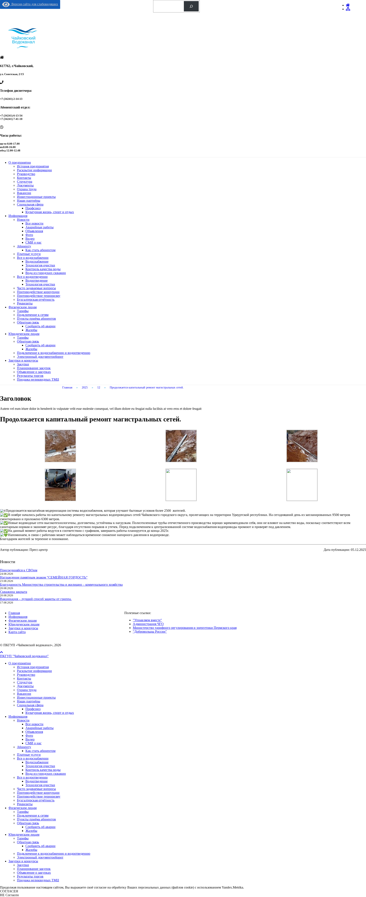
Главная (14, 613)
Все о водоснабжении (33, 257)
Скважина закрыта (13, 592)
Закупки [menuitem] (23, 865)
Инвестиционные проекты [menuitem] (36, 697)
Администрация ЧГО (148, 624)
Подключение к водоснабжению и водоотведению (53, 353)
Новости (23, 219)
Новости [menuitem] (23, 720)
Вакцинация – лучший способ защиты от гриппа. (36, 599)
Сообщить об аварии (40, 326)
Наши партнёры (28, 200)
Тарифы (23, 311)
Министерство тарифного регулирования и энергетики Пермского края (185, 628)
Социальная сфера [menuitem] (30, 705)
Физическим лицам (22, 307)
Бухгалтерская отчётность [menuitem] (35, 800)
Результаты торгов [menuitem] (30, 876)
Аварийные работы (39, 227)
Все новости (34, 223)
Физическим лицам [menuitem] (22, 808)
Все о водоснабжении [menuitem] (33, 758)
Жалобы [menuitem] (31, 831)
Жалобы (31, 330)
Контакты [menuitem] (24, 678)
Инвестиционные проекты (36, 197)
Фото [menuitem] (29, 735)
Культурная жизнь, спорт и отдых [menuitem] (49, 713)
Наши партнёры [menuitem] (28, 701)
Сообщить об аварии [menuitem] (40, 827)
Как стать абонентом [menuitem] (40, 751)
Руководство (26, 174)
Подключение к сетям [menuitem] (33, 815)
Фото (29, 235)
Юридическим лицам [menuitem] (23, 834)
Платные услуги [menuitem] (29, 754)
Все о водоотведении (32, 276)
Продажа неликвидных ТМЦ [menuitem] (38, 880)
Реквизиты (25, 303)
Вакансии (24, 193)
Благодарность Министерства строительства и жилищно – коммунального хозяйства (61, 584)
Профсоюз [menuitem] (32, 709)
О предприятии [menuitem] (19, 663)
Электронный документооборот (40, 356)
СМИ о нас (33, 242)
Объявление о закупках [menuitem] (34, 872)
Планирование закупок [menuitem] (34, 869)
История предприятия (33, 166)
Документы (25, 185)
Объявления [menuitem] (34, 732)
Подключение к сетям (33, 315)
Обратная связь (28, 322)
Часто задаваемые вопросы (36, 288)
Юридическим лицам (23, 334)
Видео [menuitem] (30, 739)
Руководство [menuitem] (26, 674)
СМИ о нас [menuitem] (33, 743)
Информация (17, 216)
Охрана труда (26, 189)
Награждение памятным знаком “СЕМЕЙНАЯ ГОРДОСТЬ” (43, 577)
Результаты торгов (30, 375)
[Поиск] (191, 6)
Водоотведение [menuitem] (36, 781)
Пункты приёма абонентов (36, 318)
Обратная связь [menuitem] (28, 823)
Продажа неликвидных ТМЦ (38, 379)
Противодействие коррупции (38, 292)
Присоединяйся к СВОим (18, 570)
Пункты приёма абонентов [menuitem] (36, 819)
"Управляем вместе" (147, 620)
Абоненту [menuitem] (24, 747)
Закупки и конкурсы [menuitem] (23, 861)
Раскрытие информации (34, 170)
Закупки (23, 364)
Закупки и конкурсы (23, 360)
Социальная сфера (30, 204)
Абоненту (24, 246)
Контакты (24, 178)
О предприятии (19, 162)
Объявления (34, 231)
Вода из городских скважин (45, 273)
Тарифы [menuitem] (23, 811)
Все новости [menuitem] (34, 724)
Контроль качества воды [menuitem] (43, 770)
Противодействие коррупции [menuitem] (38, 792)
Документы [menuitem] (25, 686)
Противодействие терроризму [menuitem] (38, 796)
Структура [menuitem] (24, 682)
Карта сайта (17, 632)
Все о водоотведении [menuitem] (32, 777)
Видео (30, 238)
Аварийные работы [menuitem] (39, 728)
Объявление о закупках (34, 372)
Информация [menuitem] (17, 716)
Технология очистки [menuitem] (40, 766)
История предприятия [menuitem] (33, 667)
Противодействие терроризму (38, 296)
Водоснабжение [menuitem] (37, 762)
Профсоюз (32, 208)
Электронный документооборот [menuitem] (40, 857)
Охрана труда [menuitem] (26, 690)
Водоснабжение (37, 261)
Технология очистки (40, 265)
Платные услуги (29, 254)
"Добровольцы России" (150, 631)
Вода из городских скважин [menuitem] (45, 773)
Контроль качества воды (43, 269)
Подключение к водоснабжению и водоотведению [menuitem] (53, 853)
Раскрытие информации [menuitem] (34, 671)
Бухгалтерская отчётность (35, 299)
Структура (24, 181)
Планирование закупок (34, 368)
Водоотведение (36, 280)
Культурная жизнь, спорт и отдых (49, 212)
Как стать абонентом (40, 250)
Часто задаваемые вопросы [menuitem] (36, 789)
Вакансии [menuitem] (24, 693)
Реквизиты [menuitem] (25, 804)
